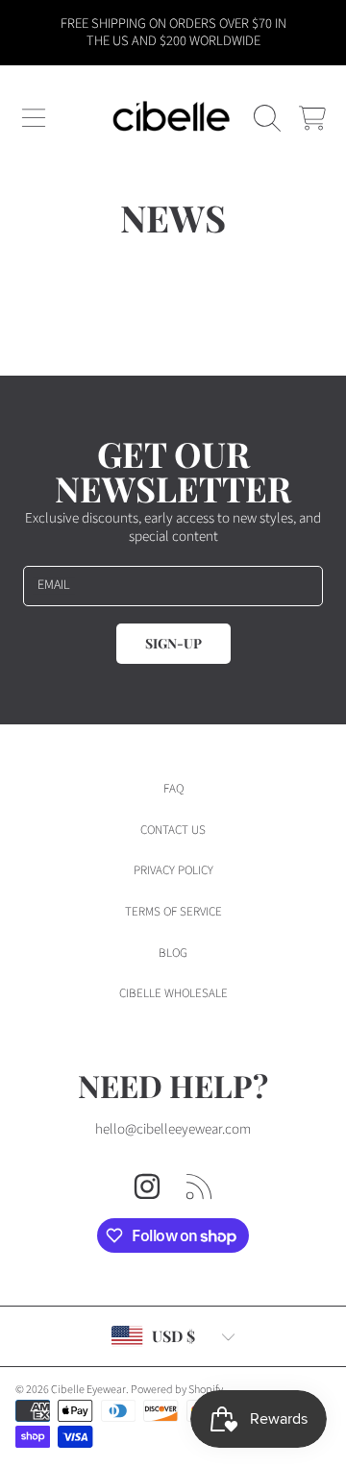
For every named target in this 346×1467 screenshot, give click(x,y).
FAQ (173, 788)
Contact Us (173, 830)
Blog (173, 953)
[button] (33, 118)
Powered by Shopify (177, 1389)
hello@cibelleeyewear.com (173, 1129)
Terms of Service (173, 911)
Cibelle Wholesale (173, 993)
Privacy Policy (173, 870)
